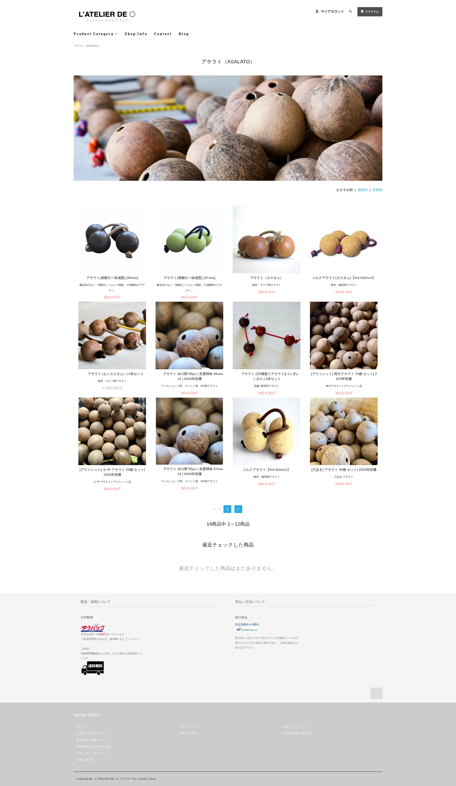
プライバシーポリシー (91, 753)
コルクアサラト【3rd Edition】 (266, 470)
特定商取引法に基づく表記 (94, 746)
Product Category (94, 34)
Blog (184, 34)
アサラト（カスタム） (266, 278)
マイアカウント (332, 11)
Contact (163, 34)
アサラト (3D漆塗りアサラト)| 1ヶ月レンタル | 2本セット (270, 376)
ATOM (193, 733)
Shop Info (136, 34)
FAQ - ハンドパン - (296, 726)
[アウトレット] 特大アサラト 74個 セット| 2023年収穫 (344, 376)
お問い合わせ (85, 759)
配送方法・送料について (92, 739)
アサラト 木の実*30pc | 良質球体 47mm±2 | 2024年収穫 (193, 471)
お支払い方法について (91, 733)
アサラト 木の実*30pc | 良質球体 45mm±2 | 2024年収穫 (193, 376)
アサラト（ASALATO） (87, 45)
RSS (182, 733)
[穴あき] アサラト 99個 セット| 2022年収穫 (343, 470)
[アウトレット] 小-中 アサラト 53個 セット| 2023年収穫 (112, 472)
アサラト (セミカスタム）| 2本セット (116, 374)
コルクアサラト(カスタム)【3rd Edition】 (343, 278)
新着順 (377, 190)
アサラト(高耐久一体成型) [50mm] (112, 278)
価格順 (363, 190)
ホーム (81, 726)
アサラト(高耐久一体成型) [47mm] (189, 278)
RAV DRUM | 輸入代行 (298, 733)
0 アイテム (372, 11)
